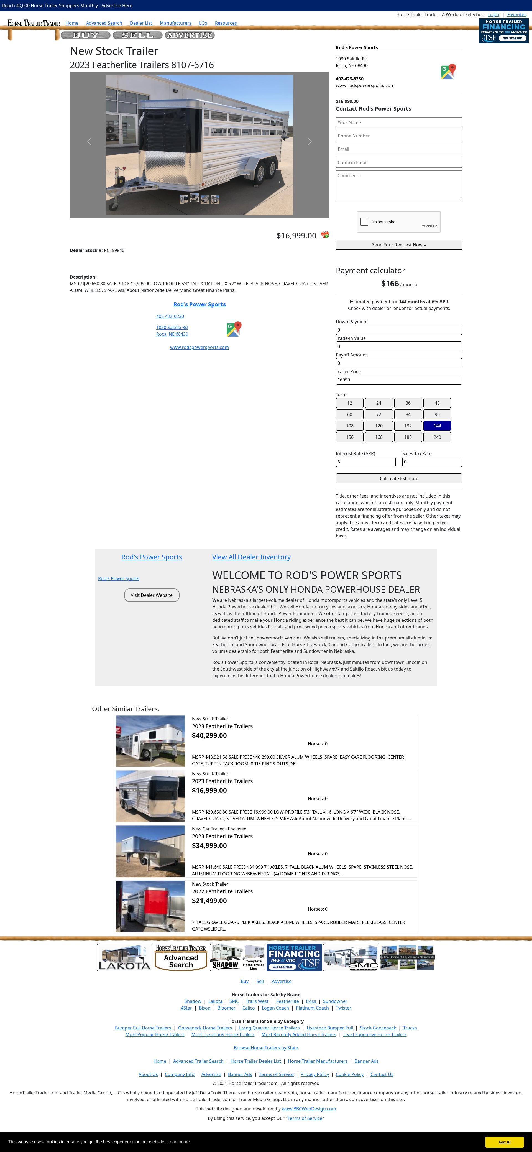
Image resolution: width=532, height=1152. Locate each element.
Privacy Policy (315, 1074)
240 (437, 437)
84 (408, 414)
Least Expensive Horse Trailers (375, 1034)
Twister (343, 1008)
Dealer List (141, 23)
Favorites (516, 14)
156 (350, 437)
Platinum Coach (312, 1008)
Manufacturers (175, 23)
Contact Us (381, 1074)
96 (437, 414)
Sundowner (335, 1001)
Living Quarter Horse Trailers (269, 1028)
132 (408, 426)
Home (72, 23)
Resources (226, 23)
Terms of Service (276, 1074)
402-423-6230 (170, 316)
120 (379, 426)
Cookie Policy (350, 1074)
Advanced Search (104, 23)
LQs (203, 23)
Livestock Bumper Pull (330, 1028)
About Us (148, 1074)
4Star (186, 1008)
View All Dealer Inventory (251, 556)
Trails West (257, 1001)
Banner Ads (367, 1061)
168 (379, 437)
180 (408, 437)
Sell (260, 981)
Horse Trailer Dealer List (256, 1061)
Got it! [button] (505, 1142)
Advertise (281, 981)
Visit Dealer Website (152, 595)
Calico (248, 1008)
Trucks (410, 1028)
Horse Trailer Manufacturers (318, 1061)
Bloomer (227, 1008)
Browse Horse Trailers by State (266, 1048)
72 (378, 414)
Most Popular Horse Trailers (155, 1034)
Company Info (180, 1074)
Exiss (311, 1001)
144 (437, 426)
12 (349, 403)
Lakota (215, 1001)
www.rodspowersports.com (199, 347)
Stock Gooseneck (378, 1028)
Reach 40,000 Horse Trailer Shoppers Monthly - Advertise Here (67, 5)
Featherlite (287, 1001)
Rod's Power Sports (199, 304)
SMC (234, 1001)
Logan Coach (275, 1008)
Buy (245, 981)
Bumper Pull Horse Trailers (143, 1028)
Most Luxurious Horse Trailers (223, 1034)
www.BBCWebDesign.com (309, 1109)
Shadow (193, 1001)
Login (493, 14)
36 (408, 403)
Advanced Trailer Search (198, 1061)
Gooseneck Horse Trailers (205, 1028)
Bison (205, 1008)
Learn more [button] (178, 1142)
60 (349, 414)
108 (350, 426)
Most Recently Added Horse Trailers (299, 1034)
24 (378, 403)
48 (437, 403)
